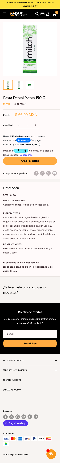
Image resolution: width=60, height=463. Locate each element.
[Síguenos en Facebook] (5, 416)
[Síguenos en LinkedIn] (36, 416)
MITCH (6, 104)
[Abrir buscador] (37, 14)
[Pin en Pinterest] (42, 173)
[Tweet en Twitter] (48, 173)
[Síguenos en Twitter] (11, 416)
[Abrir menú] (4, 14)
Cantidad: (8, 125)
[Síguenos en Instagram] (17, 416)
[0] (54, 14)
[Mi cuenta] (47, 14)
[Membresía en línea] (42, 14)
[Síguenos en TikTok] (30, 416)
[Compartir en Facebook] (36, 173)
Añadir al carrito (30, 160)
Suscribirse (30, 343)
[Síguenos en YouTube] (23, 416)
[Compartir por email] (54, 173)
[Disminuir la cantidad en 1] (18, 125)
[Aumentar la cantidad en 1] (35, 125)
